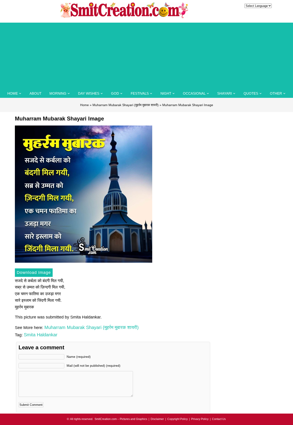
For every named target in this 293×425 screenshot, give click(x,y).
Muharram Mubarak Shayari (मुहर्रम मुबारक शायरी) (125, 105)
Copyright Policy (177, 419)
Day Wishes (88, 93)
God (115, 93)
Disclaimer (157, 419)
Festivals (140, 93)
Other (276, 93)
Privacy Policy (200, 419)
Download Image (34, 272)
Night (165, 93)
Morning (57, 93)
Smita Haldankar (40, 334)
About (35, 93)
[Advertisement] (146, 55)
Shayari (224, 93)
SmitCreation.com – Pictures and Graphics (121, 419)
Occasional (194, 93)
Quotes (251, 93)
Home (12, 93)
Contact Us (219, 419)
